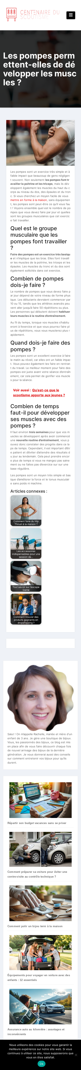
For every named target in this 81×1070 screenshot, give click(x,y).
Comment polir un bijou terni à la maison (35, 926)
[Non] (76, 1055)
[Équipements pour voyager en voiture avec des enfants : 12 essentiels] (40, 952)
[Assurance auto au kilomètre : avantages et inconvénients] (40, 1006)
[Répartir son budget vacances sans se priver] (40, 800)
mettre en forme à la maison (28, 200)
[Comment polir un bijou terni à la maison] (40, 903)
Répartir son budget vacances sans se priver (36, 823)
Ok (41, 1063)
